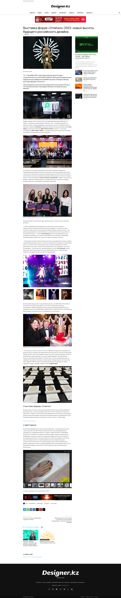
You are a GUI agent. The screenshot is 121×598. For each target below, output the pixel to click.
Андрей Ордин (40, 503)
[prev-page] (24, 548)
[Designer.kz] (60, 6)
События (29, 24)
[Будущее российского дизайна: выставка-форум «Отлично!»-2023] (47, 535)
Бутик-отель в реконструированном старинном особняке (32, 518)
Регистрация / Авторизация (28, 0)
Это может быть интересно (31, 527)
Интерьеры (80, 12)
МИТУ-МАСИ (46, 503)
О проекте (83, 596)
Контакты (96, 596)
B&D (26, 503)
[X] (37, 509)
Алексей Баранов (32, 503)
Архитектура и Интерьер (44, 539)
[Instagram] (53, 589)
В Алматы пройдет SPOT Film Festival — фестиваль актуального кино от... (85, 56)
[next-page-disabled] (26, 548)
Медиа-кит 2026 (89, 596)
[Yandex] (68, 589)
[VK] (31, 509)
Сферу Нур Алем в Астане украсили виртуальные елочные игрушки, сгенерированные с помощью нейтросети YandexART (61, 520)
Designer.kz (26, 34)
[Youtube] (71, 589)
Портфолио (62, 12)
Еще (42, 527)
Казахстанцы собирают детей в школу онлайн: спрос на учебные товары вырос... (90, 72)
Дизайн (54, 12)
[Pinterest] (40, 509)
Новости (32, 12)
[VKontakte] (64, 589)
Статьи (46, 12)
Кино (76, 52)
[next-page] (78, 101)
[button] (119, 13)
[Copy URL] (43, 509)
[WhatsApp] (27, 509)
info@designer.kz (65, 585)
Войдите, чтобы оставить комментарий (32, 556)
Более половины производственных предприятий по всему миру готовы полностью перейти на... (90, 87)
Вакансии (89, 12)
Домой (24, 24)
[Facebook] (34, 509)
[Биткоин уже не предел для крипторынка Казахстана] (78, 79)
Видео (39, 12)
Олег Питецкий (54, 503)
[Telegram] (24, 509)
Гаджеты (71, 12)
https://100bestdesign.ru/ (29, 421)
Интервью (25, 539)
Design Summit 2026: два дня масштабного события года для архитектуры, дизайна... (90, 96)
